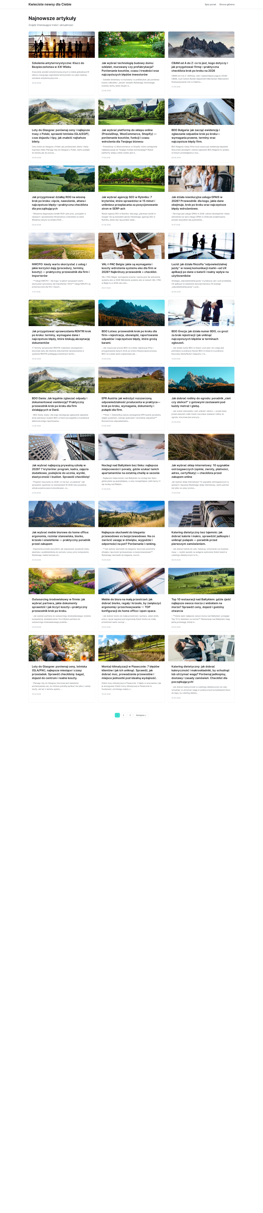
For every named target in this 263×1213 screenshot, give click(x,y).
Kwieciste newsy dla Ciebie (49, 4)
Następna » (141, 715)
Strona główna (227, 4)
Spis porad (210, 4)
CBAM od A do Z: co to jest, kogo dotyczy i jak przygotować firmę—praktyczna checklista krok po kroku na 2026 (199, 66)
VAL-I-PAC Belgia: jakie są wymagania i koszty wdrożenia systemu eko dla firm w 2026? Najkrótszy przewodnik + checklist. (129, 268)
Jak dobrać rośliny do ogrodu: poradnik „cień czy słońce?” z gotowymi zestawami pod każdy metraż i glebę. (201, 402)
